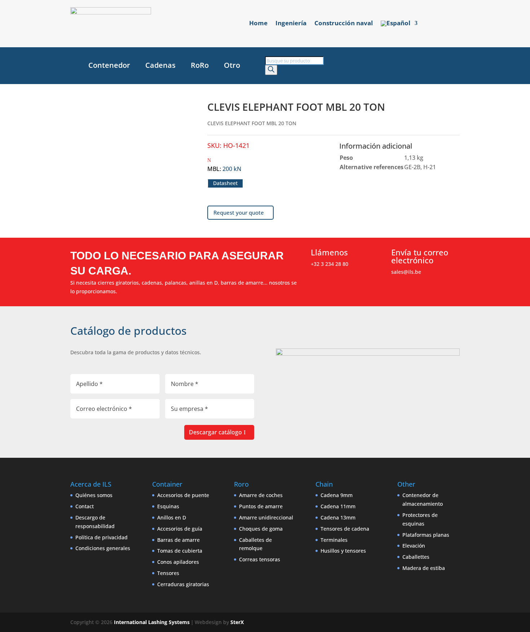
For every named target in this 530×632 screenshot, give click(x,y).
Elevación (413, 545)
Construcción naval (343, 24)
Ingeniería (290, 24)
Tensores (168, 573)
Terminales (334, 539)
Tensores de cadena (345, 528)
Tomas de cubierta (179, 550)
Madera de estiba (423, 568)
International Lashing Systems (152, 622)
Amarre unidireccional (266, 517)
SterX (237, 622)
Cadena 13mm (338, 517)
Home (258, 24)
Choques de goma (261, 528)
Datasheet (225, 183)
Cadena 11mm (338, 506)
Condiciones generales (102, 548)
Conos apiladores (178, 561)
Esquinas (168, 506)
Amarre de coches (261, 495)
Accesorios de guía (179, 528)
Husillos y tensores (343, 550)
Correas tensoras (259, 559)
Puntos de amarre (261, 506)
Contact (84, 506)
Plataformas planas (425, 534)
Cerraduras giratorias (183, 584)
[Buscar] (271, 70)
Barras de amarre (178, 539)
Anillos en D (171, 517)
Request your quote (238, 212)
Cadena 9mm (337, 495)
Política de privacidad (101, 537)
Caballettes (415, 556)
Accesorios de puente (183, 495)
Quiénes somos (93, 495)
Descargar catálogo (215, 432)
